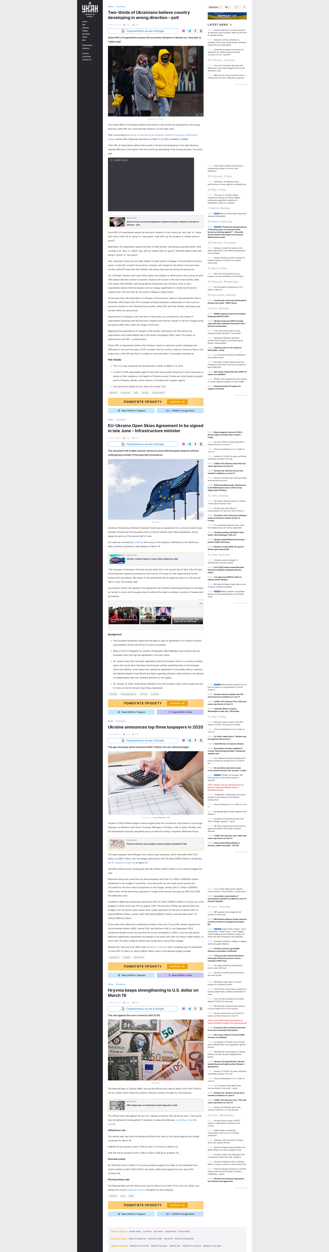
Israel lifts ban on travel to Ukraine (229, 744)
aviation (155, 694)
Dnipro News (184, 1231)
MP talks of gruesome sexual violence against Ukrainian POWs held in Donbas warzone (226, 828)
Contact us (87, 60)
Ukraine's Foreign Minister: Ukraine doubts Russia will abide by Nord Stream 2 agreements (226, 1064)
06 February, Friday (220, 176)
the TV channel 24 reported (121, 862)
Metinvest (139, 957)
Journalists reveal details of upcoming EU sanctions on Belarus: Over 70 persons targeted (227, 898)
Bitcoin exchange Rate (184, 1238)
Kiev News (158, 1231)
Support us (227, 15)
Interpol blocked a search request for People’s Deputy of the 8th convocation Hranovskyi (226, 260)
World (84, 37)
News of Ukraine (119, 1231)
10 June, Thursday (219, 906)
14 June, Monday (218, 308)
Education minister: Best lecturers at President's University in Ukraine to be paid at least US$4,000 (227, 364)
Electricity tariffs (155, 1238)
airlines (143, 694)
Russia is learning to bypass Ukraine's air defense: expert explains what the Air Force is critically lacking (227, 32)
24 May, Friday (217, 189)
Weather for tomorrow (192, 1246)
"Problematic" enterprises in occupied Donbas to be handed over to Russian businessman (227, 797)
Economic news (119, 1238)
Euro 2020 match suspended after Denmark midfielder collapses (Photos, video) (226, 569)
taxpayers (114, 957)
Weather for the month (139, 1246)
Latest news (218, 24)
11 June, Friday (217, 716)
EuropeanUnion (128, 694)
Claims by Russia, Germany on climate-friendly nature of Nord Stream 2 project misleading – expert (227, 1171)
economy (125, 392)
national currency (136, 1190)
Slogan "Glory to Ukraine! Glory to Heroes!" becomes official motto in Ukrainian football (226, 787)
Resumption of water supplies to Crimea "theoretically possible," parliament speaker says (226, 751)
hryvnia (113, 1196)
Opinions (86, 48)
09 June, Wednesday (221, 1115)
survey (145, 392)
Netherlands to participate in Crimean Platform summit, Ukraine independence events (226, 1054)
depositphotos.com (162, 817)
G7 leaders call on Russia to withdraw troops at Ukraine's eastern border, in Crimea (227, 518)
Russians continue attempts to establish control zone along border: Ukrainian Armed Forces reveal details (227, 42)
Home (84, 22)
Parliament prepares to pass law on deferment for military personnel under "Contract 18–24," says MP (225, 52)
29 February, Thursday (222, 242)
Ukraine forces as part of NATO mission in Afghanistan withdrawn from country (224, 1123)
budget (126, 957)
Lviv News (147, 1231)
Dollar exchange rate (137, 1238)
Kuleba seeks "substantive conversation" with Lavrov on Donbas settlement (223, 1133)
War (84, 25)
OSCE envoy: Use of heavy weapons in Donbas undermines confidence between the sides (227, 991)
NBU (131, 1196)
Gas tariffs (168, 1238)
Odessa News (171, 1231)
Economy (86, 34)
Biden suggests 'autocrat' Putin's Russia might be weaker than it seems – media (225, 434)
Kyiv (84, 40)
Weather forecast (119, 1246)
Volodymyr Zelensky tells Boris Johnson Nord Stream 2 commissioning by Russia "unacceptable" (225, 340)
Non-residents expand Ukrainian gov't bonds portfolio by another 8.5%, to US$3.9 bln (227, 760)
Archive (85, 53)
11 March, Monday (219, 208)
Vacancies (86, 56)
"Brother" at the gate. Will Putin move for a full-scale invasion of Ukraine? (225, 777)
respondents (158, 392)
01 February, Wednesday (223, 281)
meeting (139, 542)
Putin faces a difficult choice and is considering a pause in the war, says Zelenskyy (225, 168)
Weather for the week (212, 1246)
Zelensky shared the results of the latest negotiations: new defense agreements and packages (226, 250)
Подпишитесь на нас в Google (145, 30)
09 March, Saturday (220, 221)
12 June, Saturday (219, 554)
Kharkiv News (135, 1231)
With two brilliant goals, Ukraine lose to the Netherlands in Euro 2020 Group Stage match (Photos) (227, 487)
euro (123, 1196)
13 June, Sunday (218, 495)
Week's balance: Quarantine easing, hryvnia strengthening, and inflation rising (226, 594)
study (120, 366)
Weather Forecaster (159, 1246)
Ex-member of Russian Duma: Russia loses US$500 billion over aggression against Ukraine (226, 1044)
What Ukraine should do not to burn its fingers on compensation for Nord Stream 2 (227, 687)
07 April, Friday (217, 268)
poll (136, 392)
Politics (85, 31)
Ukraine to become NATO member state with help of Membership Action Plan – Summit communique (227, 323)
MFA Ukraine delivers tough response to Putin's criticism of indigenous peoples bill (227, 921)
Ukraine (85, 28)
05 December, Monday (222, 295)
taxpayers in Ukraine (156, 947)
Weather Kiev (175, 1246)
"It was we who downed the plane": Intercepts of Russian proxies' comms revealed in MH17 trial (226, 958)
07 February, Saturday (221, 60)
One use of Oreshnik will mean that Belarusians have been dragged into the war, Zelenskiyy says (226, 68)
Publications (87, 45)
